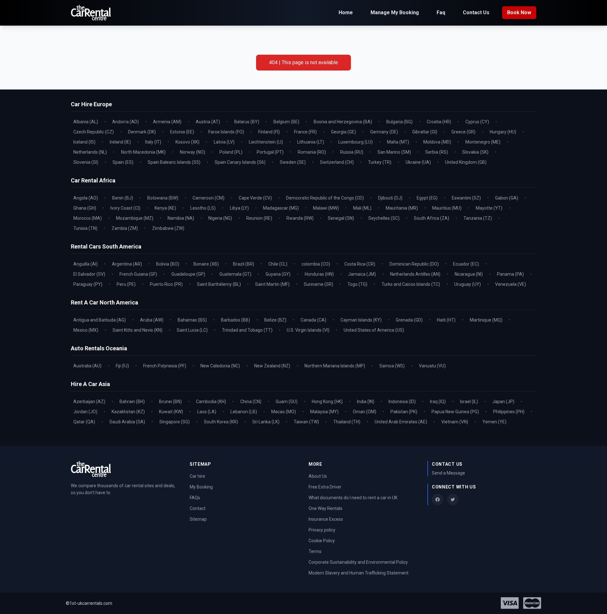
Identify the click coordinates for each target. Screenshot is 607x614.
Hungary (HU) (503, 131)
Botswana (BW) (162, 197)
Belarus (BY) (246, 121)
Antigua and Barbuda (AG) (99, 319)
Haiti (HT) (446, 319)
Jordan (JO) (85, 411)
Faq (441, 12)
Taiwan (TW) (306, 421)
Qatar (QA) (84, 421)
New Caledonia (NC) (220, 365)
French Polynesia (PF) (164, 365)
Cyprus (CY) (477, 121)
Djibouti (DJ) (390, 197)
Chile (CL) (277, 264)
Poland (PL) (230, 152)
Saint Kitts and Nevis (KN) (137, 330)
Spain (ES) (123, 162)
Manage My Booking (395, 12)
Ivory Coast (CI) (125, 208)
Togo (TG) (357, 284)
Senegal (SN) (341, 218)
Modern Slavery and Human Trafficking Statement (358, 572)
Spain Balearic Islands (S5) (174, 162)
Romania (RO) (312, 152)
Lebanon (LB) (243, 411)
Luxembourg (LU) (355, 141)
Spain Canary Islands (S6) (240, 162)
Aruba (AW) (151, 319)
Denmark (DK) (142, 131)
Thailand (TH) (346, 421)
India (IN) (365, 401)
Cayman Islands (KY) (361, 319)
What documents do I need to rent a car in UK (353, 497)
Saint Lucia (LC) (192, 330)
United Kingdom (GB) (466, 162)
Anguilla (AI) (85, 264)
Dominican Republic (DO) (414, 264)
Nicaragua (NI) (469, 274)
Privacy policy (322, 529)
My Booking (201, 486)
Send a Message (448, 473)
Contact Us (476, 12)
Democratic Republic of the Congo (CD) (325, 197)
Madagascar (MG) (281, 208)
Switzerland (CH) (337, 162)
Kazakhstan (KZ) (128, 411)
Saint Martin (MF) (272, 284)
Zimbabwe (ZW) (168, 228)
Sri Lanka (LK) (265, 421)
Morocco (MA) (87, 218)
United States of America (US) (374, 330)
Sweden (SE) (293, 162)
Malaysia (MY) (324, 411)
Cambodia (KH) (211, 401)
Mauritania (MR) (402, 208)
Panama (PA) (510, 274)
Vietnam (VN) (454, 421)
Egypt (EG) (427, 197)
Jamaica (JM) (362, 274)
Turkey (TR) (379, 162)
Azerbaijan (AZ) (89, 401)
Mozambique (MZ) (134, 218)
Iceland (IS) (84, 141)
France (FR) (305, 131)
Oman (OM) (364, 411)
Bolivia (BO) (167, 264)
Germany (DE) (384, 131)
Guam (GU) (286, 401)
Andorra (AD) (125, 121)
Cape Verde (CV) (255, 197)
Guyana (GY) (278, 274)
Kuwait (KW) (171, 411)
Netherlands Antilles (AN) (415, 274)
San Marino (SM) (394, 152)
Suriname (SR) (318, 284)
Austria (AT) (208, 121)
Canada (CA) (313, 319)
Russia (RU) (351, 152)
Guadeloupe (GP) (188, 274)
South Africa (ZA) (431, 218)
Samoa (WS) (392, 365)
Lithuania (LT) (310, 141)
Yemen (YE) (494, 421)
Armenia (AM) (167, 121)
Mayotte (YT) (489, 208)
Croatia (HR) (439, 121)
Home (346, 12)
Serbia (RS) (436, 152)
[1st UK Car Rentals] (91, 13)
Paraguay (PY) (87, 284)
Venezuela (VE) (510, 284)
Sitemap (198, 519)
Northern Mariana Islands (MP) (334, 365)
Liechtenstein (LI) (266, 141)
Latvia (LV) (224, 141)
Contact (197, 508)
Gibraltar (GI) (424, 131)
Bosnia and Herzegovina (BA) (343, 121)
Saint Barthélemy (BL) (219, 284)
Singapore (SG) (174, 421)
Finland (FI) (269, 131)
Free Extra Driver (325, 486)
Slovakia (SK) (475, 152)
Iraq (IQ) (438, 401)
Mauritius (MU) (447, 208)
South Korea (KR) (221, 421)
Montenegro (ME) (482, 141)
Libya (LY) (239, 208)
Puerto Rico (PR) (166, 284)
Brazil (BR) (243, 264)
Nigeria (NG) (220, 218)
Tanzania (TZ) (477, 218)
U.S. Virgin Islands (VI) (308, 330)
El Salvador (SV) (89, 274)
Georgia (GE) (343, 131)
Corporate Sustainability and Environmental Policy (358, 562)
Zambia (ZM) (125, 228)
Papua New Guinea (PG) (455, 411)
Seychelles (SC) (384, 218)
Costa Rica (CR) (359, 264)
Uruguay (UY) (467, 284)
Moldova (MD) (437, 141)
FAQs (195, 497)
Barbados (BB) (235, 319)
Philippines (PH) (508, 411)
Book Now (519, 12)
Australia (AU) (87, 365)
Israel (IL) (469, 401)
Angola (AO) (85, 197)
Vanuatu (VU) (432, 365)
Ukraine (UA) (418, 162)
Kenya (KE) (165, 208)
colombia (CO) (316, 264)
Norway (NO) (192, 152)
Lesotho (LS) (203, 208)
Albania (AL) (85, 121)
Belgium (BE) (286, 121)
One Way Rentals (325, 508)
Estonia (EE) (182, 131)
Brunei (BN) (170, 401)
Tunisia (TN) (85, 228)
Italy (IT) (153, 141)
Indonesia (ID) (402, 401)
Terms (315, 551)
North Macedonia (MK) (143, 152)
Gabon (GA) (506, 197)
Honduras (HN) (319, 274)
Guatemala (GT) (235, 274)
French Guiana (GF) (138, 274)
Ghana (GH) (84, 208)
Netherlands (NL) (90, 152)
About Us (318, 476)
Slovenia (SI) (85, 162)
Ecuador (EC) (466, 264)
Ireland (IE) (120, 141)
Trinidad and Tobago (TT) (247, 330)
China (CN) (250, 401)
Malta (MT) (398, 141)
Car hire (197, 476)
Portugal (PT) (270, 152)
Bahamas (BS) (192, 319)
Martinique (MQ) (486, 319)
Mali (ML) (362, 208)
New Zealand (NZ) (272, 365)
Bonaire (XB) (206, 264)
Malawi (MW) (326, 208)
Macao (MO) (283, 411)
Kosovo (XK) (187, 141)
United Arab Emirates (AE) (401, 421)
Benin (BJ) (122, 197)
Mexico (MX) (85, 330)
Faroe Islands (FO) (226, 131)
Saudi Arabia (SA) (127, 421)
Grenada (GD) (409, 319)
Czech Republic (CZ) (93, 131)
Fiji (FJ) (122, 365)
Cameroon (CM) (208, 197)
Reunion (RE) (259, 218)
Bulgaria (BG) (399, 121)
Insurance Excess (326, 519)
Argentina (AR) (127, 264)
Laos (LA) (206, 411)
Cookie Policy (322, 540)
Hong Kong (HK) (327, 401)
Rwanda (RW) (300, 218)
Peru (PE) (126, 284)
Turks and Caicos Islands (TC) (411, 284)
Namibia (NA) (181, 218)
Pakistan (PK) (403, 411)
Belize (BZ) (275, 319)
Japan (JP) (503, 401)
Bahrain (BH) (132, 401)
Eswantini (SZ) (466, 197)
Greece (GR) (463, 131)
